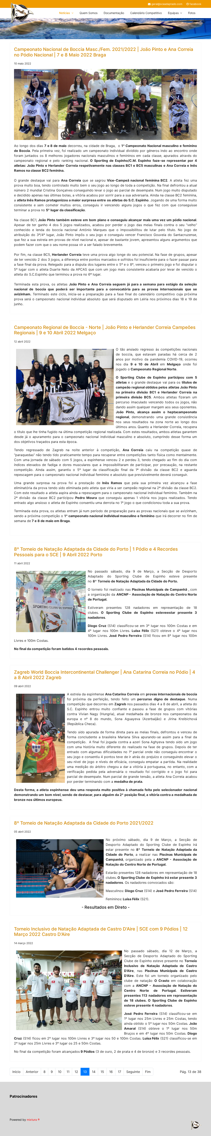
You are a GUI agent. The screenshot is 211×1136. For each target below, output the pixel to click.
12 (76, 1072)
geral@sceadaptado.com (166, 4)
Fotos (191, 13)
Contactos (66, 23)
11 (68, 1072)
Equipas (173, 13)
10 (59, 1072)
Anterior (32, 1072)
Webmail (84, 23)
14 (93, 1072)
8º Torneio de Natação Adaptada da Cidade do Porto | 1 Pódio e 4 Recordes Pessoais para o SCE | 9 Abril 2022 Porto (96, 551)
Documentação (114, 13)
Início (16, 1072)
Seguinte (133, 1072)
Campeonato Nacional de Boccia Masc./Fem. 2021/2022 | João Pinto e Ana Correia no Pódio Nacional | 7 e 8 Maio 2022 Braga (103, 52)
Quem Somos (88, 13)
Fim (148, 1072)
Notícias (64, 13)
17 (119, 1072)
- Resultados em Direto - (106, 907)
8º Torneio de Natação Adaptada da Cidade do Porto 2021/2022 (84, 823)
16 (111, 1072)
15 (102, 1072)
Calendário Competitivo (146, 13)
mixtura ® (33, 1119)
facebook (195, 4)
